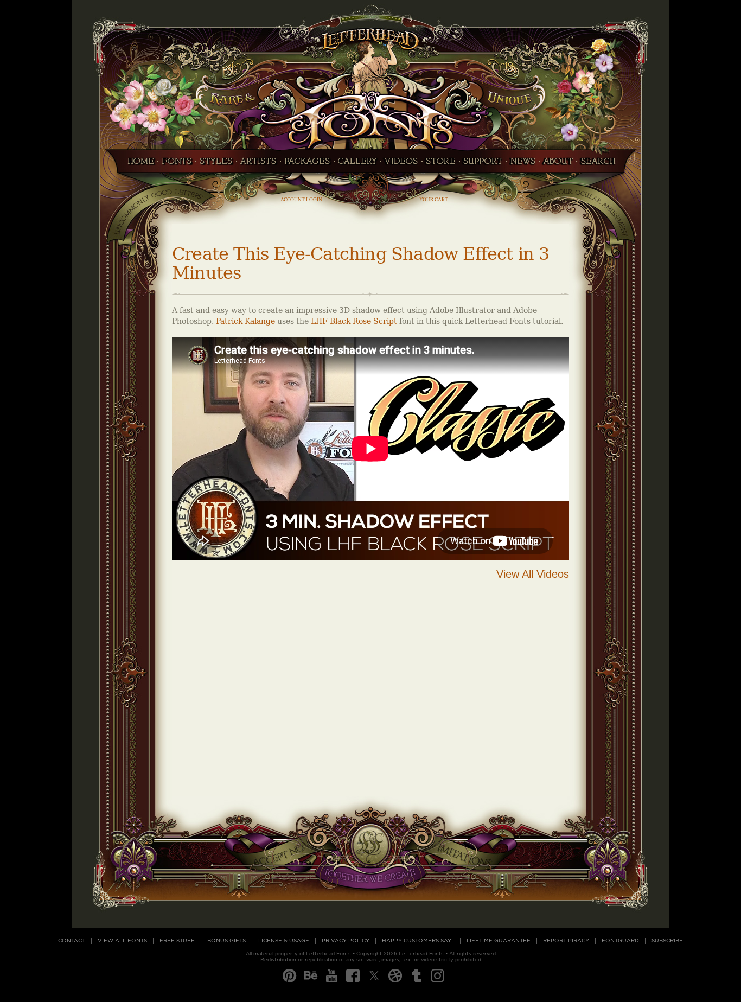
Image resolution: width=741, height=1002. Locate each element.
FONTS (176, 164)
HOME (137, 164)
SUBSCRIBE (667, 940)
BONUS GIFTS (226, 940)
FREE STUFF (177, 940)
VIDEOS (401, 164)
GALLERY (357, 164)
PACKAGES (307, 164)
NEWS (523, 164)
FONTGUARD (620, 940)
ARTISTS (258, 164)
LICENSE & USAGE (283, 940)
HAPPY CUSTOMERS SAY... (418, 940)
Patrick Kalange (245, 321)
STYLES (216, 164)
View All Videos (532, 574)
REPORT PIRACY (566, 940)
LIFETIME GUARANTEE (499, 940)
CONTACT (71, 940)
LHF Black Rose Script (354, 321)
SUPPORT (482, 164)
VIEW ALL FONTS (122, 940)
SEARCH (601, 164)
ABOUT (558, 164)
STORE (441, 164)
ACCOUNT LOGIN (301, 199)
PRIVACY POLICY (345, 940)
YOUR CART (433, 199)
